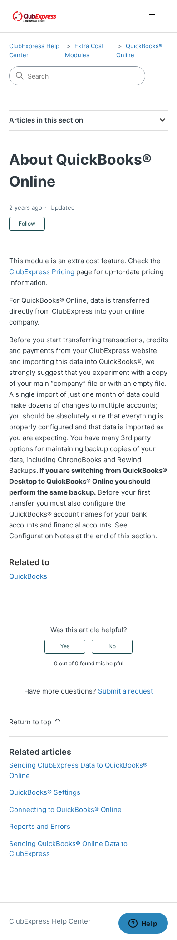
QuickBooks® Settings (44, 792)
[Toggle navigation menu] (152, 16)
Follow (27, 223)
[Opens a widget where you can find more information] (143, 924)
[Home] (34, 16)
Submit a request (125, 691)
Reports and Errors (39, 826)
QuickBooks (28, 576)
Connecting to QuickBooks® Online (65, 809)
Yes (64, 646)
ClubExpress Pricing (41, 271)
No (112, 646)
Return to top (31, 722)
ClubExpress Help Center (50, 921)
